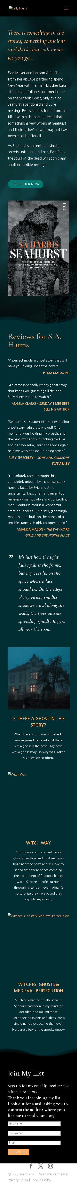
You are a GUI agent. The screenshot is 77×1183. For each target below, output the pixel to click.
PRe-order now (25, 184)
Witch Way (38, 843)
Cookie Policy (41, 1180)
